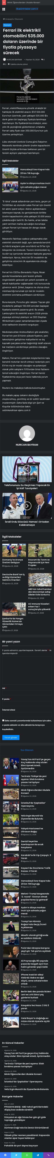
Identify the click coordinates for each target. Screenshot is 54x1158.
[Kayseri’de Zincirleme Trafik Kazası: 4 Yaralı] (11, 872)
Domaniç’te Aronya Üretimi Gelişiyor (12, 561)
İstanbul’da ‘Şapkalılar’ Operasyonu (33, 804)
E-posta (6, 699)
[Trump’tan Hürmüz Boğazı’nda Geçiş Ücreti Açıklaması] (11, 925)
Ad (4, 688)
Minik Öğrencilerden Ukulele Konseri (23, 2)
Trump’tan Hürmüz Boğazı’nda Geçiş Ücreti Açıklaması (33, 924)
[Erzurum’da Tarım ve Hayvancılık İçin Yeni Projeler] (40, 550)
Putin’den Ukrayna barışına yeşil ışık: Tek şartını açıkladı (36, 949)
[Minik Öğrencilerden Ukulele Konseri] (11, 794)
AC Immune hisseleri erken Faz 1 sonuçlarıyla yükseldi (39, 606)
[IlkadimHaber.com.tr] (27, 8)
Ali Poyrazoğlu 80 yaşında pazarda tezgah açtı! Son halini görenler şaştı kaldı (34, 963)
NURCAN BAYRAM (14, 60)
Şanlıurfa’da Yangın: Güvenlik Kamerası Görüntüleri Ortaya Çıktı (13, 622)
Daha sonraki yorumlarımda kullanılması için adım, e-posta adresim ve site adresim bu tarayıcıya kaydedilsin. (27, 724)
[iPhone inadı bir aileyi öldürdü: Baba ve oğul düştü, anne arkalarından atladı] (11, 978)
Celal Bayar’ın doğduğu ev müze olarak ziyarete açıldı (35, 1020)
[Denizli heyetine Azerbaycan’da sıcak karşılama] (11, 845)
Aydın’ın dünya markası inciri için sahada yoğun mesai (33, 910)
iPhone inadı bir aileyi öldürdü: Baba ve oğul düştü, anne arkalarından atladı (34, 979)
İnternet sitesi (8, 710)
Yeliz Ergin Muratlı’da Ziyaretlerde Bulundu (32, 817)
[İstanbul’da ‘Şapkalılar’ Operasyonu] (11, 806)
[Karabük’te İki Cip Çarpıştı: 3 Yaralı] (11, 859)
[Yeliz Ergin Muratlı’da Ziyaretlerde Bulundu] (11, 819)
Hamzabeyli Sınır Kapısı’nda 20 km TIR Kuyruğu (35, 882)
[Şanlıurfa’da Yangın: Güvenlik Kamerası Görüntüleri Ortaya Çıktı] (14, 609)
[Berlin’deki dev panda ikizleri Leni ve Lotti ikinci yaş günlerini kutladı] (11, 995)
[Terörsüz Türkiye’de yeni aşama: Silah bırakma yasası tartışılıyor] (11, 780)
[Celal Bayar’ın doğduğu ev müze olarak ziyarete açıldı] (11, 1022)
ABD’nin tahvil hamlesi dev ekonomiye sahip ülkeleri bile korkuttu (40, 592)
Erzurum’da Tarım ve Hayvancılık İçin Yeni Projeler (39, 562)
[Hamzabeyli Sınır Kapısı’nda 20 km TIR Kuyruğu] (10, 173)
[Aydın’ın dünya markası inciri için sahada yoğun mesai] (10, 186)
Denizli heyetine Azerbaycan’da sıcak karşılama (32, 844)
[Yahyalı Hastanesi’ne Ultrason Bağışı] (11, 832)
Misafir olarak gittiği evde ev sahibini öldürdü (34, 937)
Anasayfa (9, 19)
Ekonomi (19, 19)
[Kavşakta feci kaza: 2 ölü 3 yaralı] (11, 1009)
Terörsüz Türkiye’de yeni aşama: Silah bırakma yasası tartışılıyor (34, 779)
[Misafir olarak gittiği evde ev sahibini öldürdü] (11, 939)
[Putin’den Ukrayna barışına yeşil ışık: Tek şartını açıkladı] (11, 952)
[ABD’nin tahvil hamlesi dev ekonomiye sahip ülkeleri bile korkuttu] (40, 579)
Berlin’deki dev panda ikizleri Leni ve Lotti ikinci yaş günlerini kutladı (36, 994)
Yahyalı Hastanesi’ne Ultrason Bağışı (32, 830)
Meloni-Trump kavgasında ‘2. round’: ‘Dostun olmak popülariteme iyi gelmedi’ (35, 896)
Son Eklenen (27, 750)
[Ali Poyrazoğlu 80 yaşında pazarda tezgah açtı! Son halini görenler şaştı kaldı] (11, 964)
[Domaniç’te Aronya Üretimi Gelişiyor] (14, 550)
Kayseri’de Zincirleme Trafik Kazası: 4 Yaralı (35, 869)
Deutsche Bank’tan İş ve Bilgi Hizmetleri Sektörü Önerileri (13, 577)
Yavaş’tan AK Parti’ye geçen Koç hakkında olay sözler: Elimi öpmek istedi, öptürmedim (36, 764)
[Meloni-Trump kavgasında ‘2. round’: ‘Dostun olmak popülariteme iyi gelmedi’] (11, 897)
